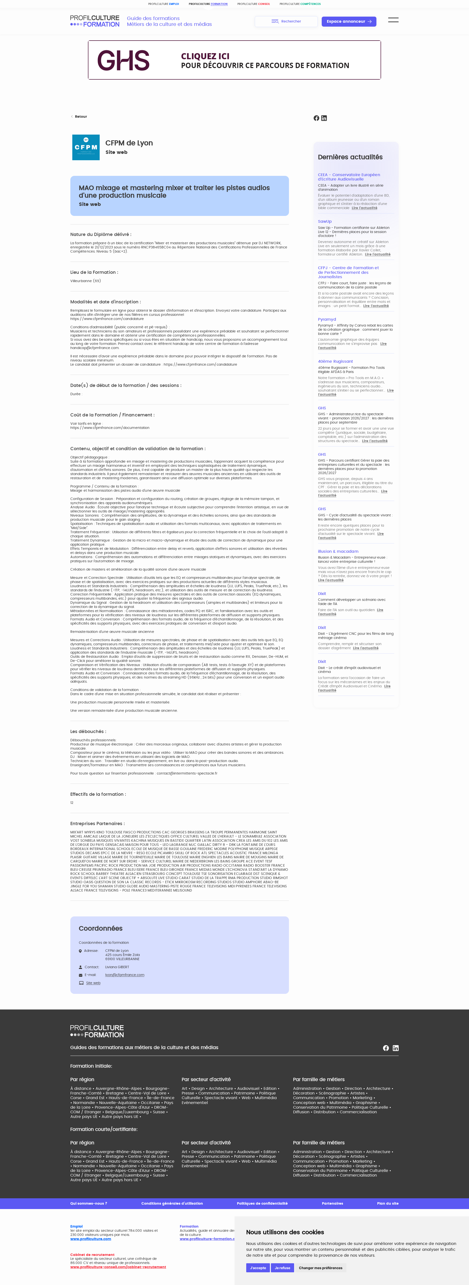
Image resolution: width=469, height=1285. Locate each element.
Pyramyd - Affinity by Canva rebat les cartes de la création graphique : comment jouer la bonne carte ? (355, 330)
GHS (322, 408)
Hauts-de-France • (128, 1098)
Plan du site (388, 1203)
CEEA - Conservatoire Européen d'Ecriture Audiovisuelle (349, 177)
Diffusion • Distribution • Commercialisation (335, 1112)
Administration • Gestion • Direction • (329, 1089)
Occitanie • (152, 1103)
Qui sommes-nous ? (88, 1203)
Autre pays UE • (86, 1117)
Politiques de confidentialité (262, 1203)
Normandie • (86, 1103)
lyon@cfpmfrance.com (124, 975)
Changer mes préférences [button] (320, 1268)
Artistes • (359, 1093)
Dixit (322, 594)
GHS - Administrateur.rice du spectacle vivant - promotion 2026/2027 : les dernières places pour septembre (356, 418)
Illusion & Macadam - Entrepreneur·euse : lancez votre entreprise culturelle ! (352, 559)
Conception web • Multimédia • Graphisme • (336, 1103)
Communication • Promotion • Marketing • (334, 1098)
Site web (117, 152)
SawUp (325, 221)
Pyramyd (327, 319)
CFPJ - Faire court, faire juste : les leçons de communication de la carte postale (354, 285)
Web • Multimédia (259, 1098)
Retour (81, 116)
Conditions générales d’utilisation (172, 1203)
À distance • (83, 1089)
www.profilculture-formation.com (210, 1239)
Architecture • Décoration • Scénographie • (343, 1091)
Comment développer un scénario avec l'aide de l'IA (352, 602)
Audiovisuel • (250, 1089)
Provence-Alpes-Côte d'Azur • (124, 1107)
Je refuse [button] (282, 1268)
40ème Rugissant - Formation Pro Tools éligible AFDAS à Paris (351, 370)
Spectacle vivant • (223, 1098)
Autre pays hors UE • (121, 1117)
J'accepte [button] (258, 1268)
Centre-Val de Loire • (148, 1093)
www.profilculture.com (90, 1239)
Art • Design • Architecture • (209, 1089)
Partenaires (332, 1203)
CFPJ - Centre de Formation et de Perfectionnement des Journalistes (348, 272)
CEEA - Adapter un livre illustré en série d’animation (351, 187)
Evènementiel (195, 1103)
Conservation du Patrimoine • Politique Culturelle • (342, 1107)
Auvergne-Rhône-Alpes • (121, 1089)
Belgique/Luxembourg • (129, 1112)
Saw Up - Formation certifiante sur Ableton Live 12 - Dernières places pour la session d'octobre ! (354, 232)
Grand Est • (97, 1098)
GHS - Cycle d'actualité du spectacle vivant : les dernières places (355, 517)
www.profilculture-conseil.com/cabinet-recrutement (118, 1267)
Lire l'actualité (364, 208)
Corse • (78, 1098)
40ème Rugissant (335, 361)
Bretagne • (117, 1093)
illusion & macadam (338, 551)
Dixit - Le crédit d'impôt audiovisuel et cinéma (349, 670)
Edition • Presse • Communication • (230, 1091)
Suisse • (160, 1112)
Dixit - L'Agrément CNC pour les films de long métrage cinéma (356, 636)
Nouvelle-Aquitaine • (120, 1103)
